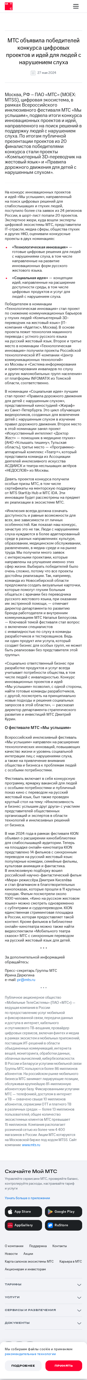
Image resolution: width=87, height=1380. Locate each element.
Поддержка (38, 1246)
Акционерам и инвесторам (25, 1269)
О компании (14, 1246)
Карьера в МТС (70, 1261)
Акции (28, 1253)
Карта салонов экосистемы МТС (29, 1261)
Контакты (59, 1246)
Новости (11, 1253)
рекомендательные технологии (30, 1354)
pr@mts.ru (26, 979)
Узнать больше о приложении (27, 1198)
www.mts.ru (31, 1145)
